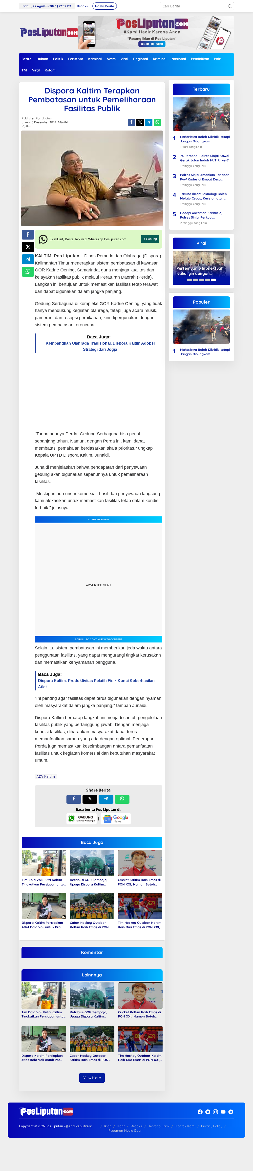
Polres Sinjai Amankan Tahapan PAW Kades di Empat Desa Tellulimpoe (205, 177)
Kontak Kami (185, 1126)
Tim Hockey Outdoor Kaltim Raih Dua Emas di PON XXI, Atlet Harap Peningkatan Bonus (139, 925)
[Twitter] (208, 1112)
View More (92, 1077)
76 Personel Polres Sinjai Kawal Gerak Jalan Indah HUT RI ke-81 (205, 158)
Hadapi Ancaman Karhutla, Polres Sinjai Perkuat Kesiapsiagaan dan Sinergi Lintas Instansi (201, 215)
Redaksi (137, 1126)
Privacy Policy (211, 1126)
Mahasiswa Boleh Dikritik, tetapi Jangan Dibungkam (205, 139)
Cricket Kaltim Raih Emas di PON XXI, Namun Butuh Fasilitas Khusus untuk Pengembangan (139, 882)
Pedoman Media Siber (125, 1130)
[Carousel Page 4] (207, 280)
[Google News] (116, 818)
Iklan (107, 1126)
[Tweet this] (140, 122)
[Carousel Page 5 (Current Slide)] (213, 280)
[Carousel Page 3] (201, 280)
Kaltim (26, 126)
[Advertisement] (98, 392)
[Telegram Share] (148, 122)
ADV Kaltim (46, 776)
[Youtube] (223, 1112)
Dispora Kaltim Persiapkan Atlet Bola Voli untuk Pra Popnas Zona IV (42, 925)
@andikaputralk (78, 1126)
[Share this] (131, 122)
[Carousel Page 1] (189, 280)
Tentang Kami (158, 1126)
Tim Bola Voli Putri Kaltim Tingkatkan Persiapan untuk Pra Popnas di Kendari (43, 882)
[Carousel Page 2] (195, 280)
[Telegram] (231, 1112)
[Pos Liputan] (48, 32)
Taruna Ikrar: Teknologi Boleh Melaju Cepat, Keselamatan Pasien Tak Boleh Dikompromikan (203, 196)
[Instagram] (215, 1112)
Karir (121, 1126)
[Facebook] (200, 1112)
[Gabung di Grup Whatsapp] (81, 818)
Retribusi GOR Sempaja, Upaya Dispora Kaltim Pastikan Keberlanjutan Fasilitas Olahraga (88, 882)
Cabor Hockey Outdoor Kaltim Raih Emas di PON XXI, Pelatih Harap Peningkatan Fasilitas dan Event (90, 925)
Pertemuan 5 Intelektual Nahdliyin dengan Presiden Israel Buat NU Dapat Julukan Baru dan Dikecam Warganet (199, 271)
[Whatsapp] (157, 122)
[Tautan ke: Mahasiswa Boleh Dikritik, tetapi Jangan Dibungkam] (201, 114)
